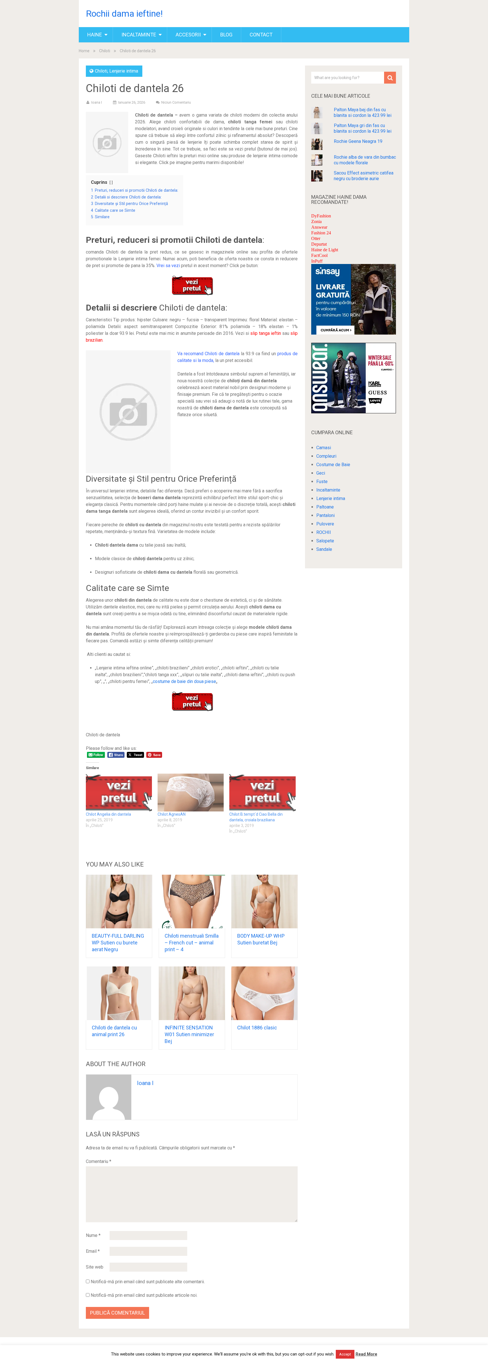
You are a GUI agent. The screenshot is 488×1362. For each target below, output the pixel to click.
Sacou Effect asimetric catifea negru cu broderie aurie (363, 175)
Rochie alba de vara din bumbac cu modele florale (365, 159)
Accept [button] (345, 1354)
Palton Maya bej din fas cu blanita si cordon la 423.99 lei (362, 112)
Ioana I (96, 102)
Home (84, 51)
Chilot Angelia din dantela (108, 814)
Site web (94, 1267)
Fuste (322, 481)
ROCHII (323, 532)
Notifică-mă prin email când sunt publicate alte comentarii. (148, 1281)
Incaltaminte (138, 35)
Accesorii (188, 35)
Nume (93, 1235)
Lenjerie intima (123, 71)
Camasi (323, 447)
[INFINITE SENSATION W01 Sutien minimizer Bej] (192, 993)
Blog (226, 35)
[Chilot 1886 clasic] (264, 993)
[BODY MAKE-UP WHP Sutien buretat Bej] (264, 901)
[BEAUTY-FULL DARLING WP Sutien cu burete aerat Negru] (119, 901)
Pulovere (325, 524)
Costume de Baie (333, 464)
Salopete (325, 541)
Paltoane (325, 507)
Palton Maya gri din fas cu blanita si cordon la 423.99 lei (362, 128)
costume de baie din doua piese (184, 681)
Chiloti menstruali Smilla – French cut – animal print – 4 (192, 942)
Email (93, 1251)
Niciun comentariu (176, 102)
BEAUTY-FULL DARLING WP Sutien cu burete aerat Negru (118, 942)
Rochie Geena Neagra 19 (358, 141)
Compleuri (326, 456)
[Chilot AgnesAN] (191, 792)
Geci (320, 473)
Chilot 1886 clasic (257, 1028)
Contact (261, 35)
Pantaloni (325, 515)
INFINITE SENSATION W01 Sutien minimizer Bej (189, 1034)
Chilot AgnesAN (172, 814)
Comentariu (98, 1161)
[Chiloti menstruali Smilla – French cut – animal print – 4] (192, 901)
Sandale (324, 549)
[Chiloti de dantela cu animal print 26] (119, 993)
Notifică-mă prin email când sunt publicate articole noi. (144, 1295)
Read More (366, 1354)
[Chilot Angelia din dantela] (119, 792)
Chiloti (104, 51)
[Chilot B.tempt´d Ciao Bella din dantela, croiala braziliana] (262, 792)
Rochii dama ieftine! (124, 13)
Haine (94, 35)
